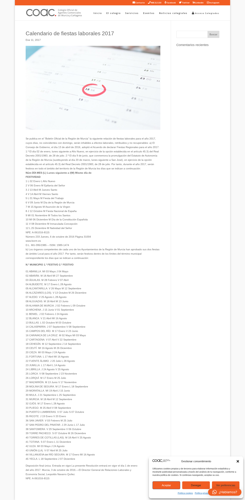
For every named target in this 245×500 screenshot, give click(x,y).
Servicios (132, 13)
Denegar (196, 485)
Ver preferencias (225, 485)
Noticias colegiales (173, 13)
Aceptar (166, 485)
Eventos (149, 13)
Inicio (97, 13)
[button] (238, 461)
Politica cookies (185, 493)
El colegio (113, 13)
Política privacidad (204, 493)
